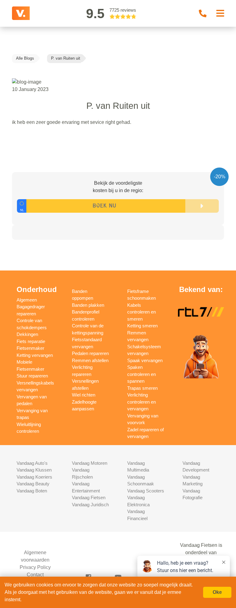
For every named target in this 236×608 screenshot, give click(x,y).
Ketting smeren (142, 325)
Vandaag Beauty (33, 483)
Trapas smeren (142, 388)
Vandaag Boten (32, 490)
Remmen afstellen (90, 360)
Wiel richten (83, 394)
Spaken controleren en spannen (141, 374)
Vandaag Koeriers (34, 477)
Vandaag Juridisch (90, 504)
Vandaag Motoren (89, 463)
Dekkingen (27, 334)
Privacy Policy (35, 567)
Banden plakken (88, 305)
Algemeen (27, 299)
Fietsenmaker (30, 348)
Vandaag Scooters (145, 490)
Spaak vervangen (145, 360)
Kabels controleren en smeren (141, 312)
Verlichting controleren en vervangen (141, 401)
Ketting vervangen (35, 355)
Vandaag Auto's (32, 463)
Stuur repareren (32, 375)
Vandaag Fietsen (88, 497)
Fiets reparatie (31, 341)
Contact (35, 574)
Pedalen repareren (90, 353)
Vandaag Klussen (34, 469)
